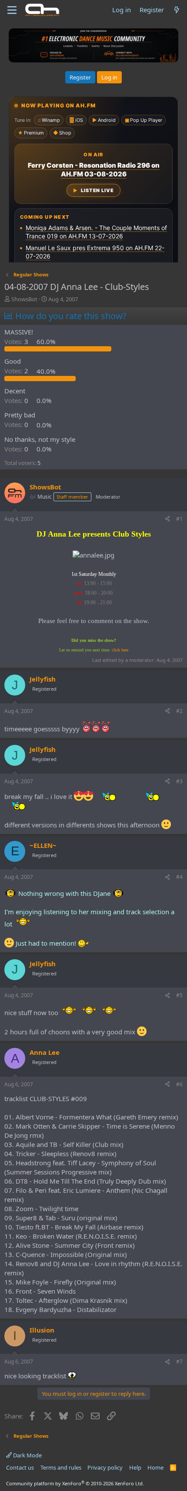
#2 (179, 711)
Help (135, 1467)
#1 (179, 519)
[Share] (167, 519)
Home (155, 1467)
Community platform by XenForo (75, 1483)
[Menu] (12, 10)
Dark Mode (27, 1455)
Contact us (20, 1467)
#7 (179, 1361)
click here (120, 649)
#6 (179, 1084)
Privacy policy (105, 1467)
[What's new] (176, 10)
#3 (179, 781)
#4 (179, 877)
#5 (179, 995)
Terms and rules (60, 1467)
